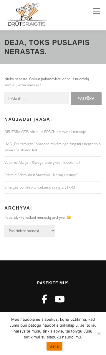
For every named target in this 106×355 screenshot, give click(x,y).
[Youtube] (60, 299)
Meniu (96, 11)
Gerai (54, 346)
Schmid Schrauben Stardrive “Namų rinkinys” (41, 174)
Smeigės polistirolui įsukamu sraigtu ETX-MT (40, 187)
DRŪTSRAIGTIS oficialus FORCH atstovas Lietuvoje (45, 131)
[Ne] (99, 333)
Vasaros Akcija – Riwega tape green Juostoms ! (42, 162)
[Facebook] (44, 299)
